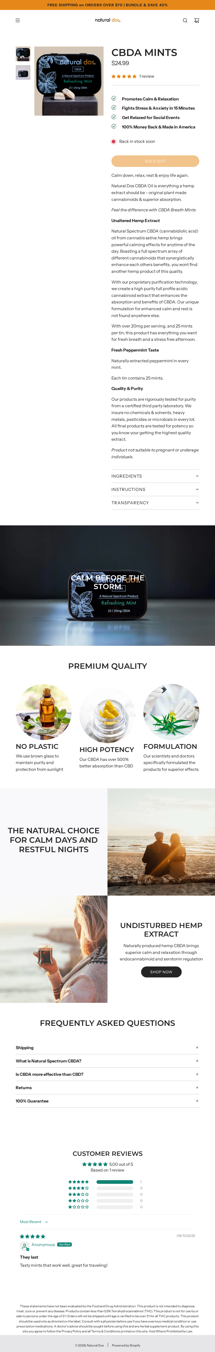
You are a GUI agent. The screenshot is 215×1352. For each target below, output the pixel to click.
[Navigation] (17, 20)
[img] (32, 1236)
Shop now (161, 972)
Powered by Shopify (126, 1345)
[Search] (185, 20)
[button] (9, 949)
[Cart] (196, 20)
